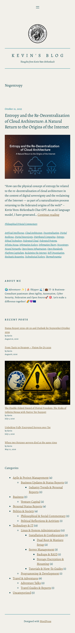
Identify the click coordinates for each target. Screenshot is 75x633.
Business (18, 497)
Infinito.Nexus (11, 244)
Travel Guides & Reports (36, 588)
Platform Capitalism (14, 252)
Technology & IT (23, 525)
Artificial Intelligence (14, 232)
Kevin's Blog (39, 55)
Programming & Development (40, 573)
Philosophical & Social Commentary (21, 224)
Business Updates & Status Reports (42, 482)
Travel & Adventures (25, 578)
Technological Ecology (35, 256)
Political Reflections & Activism (40, 521)
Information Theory (47, 244)
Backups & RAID (47, 554)
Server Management (41, 549)
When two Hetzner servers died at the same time (31, 442)
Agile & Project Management (31, 477)
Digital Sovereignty (24, 237)
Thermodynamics (53, 256)
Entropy (60, 237)
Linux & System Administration (40, 530)
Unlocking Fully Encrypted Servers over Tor (28, 427)
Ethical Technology (13, 240)
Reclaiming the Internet (36, 252)
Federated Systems (48, 240)
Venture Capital (30, 501)
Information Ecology (28, 244)
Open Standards (54, 248)
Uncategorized (22, 592)
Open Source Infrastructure (34, 248)
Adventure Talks (31, 583)
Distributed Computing (45, 237)
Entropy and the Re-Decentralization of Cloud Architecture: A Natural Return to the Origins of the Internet (37, 121)
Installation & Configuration (46, 535)
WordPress (45, 621)
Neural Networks (13, 248)
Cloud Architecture (33, 232)
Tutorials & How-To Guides (46, 568)
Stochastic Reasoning (14, 256)
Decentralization (51, 232)
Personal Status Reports (27, 506)
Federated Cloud (30, 240)
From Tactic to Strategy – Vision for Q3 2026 (28, 347)
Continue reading (48, 214)
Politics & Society (23, 511)
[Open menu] (37, 7)
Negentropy (62, 244)
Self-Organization (56, 252)
